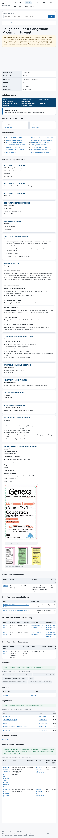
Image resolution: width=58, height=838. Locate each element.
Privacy (38, 833)
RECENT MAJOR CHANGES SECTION (41, 150)
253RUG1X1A (43, 730)
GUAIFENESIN (7, 716)
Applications (36, 2)
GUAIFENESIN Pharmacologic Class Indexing (16, 610)
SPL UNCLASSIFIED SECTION (14, 138)
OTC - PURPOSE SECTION (13, 147)
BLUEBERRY (6, 730)
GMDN (50, 2)
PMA (15, 6)
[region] (29, 585)
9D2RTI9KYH (43, 727)
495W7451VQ (43, 716)
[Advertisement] (29, 58)
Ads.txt (53, 833)
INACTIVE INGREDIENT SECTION (40, 142)
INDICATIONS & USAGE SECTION (15, 150)
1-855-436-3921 (35, 127)
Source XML (5, 740)
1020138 (5, 586)
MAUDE (26, 6)
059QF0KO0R (43, 723)
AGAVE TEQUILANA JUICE (10, 720)
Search (51, 16)
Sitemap (44, 833)
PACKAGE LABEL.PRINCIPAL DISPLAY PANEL (41, 153)
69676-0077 (6, 695)
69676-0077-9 (34, 695)
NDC (15, 2)
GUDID (44, 2)
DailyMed (28, 2)
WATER (5, 723)
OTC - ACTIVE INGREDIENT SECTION (16, 145)
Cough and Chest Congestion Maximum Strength (6, 793)
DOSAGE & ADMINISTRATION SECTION (42, 138)
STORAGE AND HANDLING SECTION (41, 140)
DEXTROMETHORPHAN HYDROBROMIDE (15, 727)
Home (5, 23)
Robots (49, 833)
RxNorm (21, 2)
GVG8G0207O (43, 720)
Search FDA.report (8, 13)
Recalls (32, 6)
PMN (20, 6)
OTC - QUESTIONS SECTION (39, 145)
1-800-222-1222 (7, 127)
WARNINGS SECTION (11, 152)
